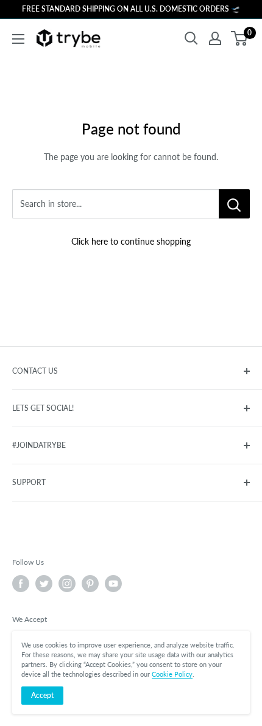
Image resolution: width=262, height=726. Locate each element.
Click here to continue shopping (131, 241)
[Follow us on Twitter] (43, 583)
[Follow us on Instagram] (67, 583)
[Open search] (191, 38)
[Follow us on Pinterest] (90, 583)
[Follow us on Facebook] (20, 583)
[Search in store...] (234, 203)
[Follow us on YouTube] (113, 583)
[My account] (215, 38)
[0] (239, 38)
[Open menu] (18, 39)
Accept (42, 695)
